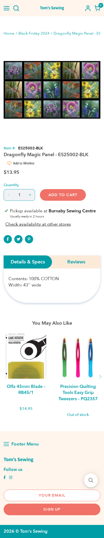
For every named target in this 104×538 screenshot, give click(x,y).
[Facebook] (8, 239)
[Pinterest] (29, 239)
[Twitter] (18, 239)
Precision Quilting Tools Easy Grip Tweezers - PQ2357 (78, 393)
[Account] (88, 8)
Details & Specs (28, 262)
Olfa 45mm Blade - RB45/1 (26, 390)
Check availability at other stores (38, 224)
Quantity (11, 185)
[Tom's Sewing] (52, 8)
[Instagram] (10, 478)
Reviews (76, 262)
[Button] (16, 8)
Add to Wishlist (23, 163)
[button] (91, 480)
